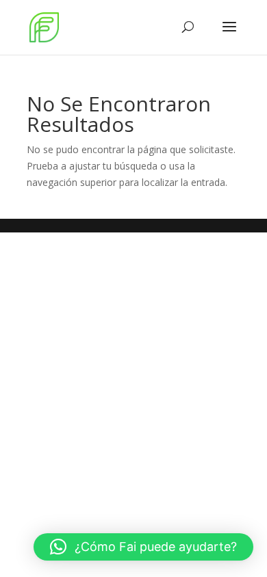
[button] (143, 547)
